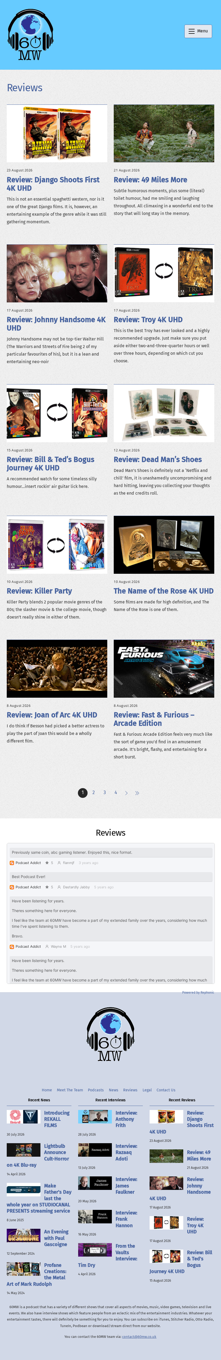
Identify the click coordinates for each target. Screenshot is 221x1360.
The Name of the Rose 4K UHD (164, 591)
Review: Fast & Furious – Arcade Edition (154, 719)
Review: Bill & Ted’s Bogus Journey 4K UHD (50, 463)
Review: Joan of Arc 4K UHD (52, 715)
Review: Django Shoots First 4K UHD (53, 184)
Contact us (166, 1090)
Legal (147, 1090)
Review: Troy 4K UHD (148, 319)
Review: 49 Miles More (150, 180)
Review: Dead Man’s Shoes (158, 459)
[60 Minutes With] (30, 59)
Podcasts (96, 1090)
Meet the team (70, 1090)
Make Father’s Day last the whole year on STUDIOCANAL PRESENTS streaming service (39, 1198)
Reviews (130, 1090)
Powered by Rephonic (198, 992)
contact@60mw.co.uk (139, 1337)
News (113, 1090)
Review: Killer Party (39, 591)
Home (47, 1090)
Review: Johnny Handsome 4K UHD (56, 323)
